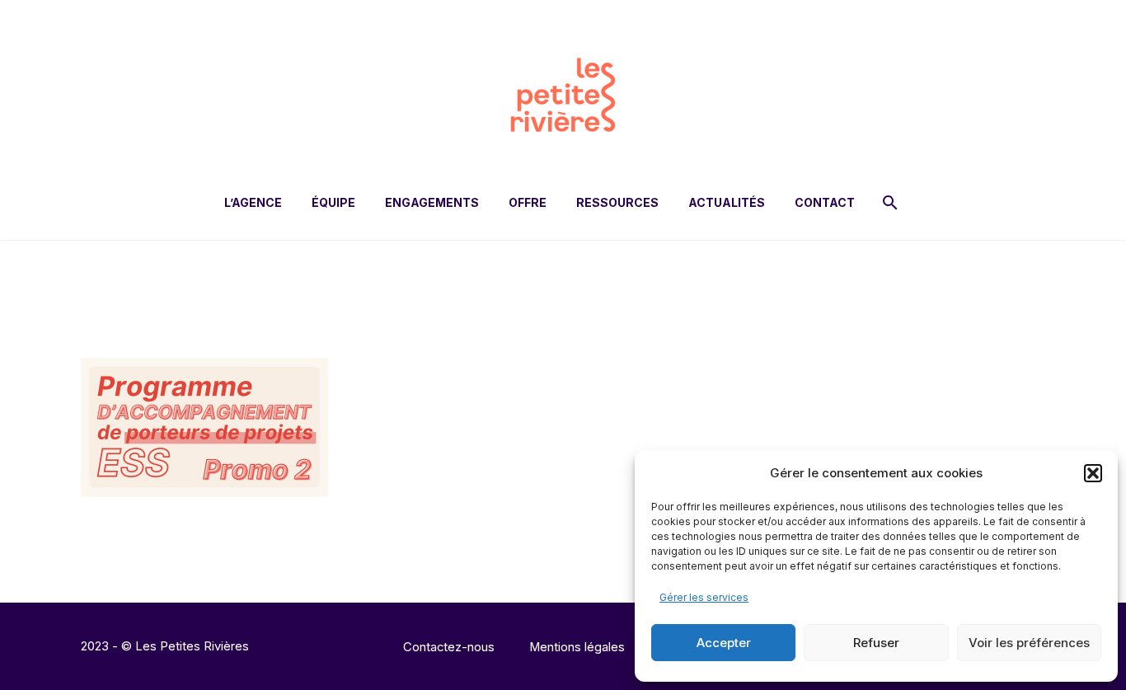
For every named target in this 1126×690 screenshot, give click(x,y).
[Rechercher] (888, 202)
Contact (825, 202)
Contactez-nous (449, 647)
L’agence (253, 202)
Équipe (333, 202)
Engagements (432, 202)
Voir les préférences (1029, 642)
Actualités (726, 202)
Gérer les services (703, 597)
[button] (1093, 473)
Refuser (876, 642)
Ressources (617, 202)
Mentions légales (577, 647)
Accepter (724, 642)
